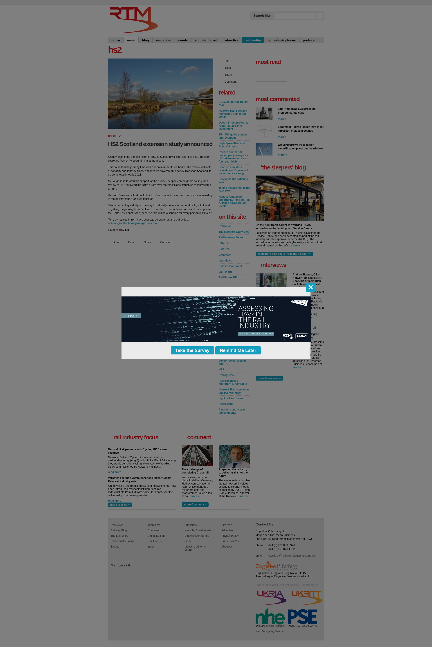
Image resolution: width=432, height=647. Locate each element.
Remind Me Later (238, 350)
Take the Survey (192, 350)
